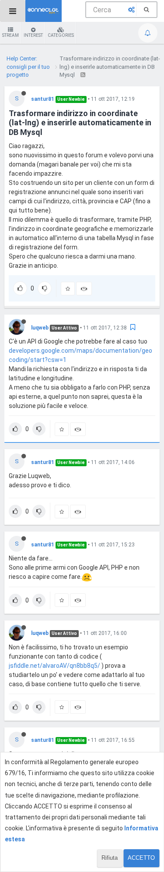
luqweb (40, 328)
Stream (10, 35)
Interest (33, 35)
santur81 (42, 99)
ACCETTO (141, 857)
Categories (61, 35)
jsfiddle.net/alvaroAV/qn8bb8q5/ (54, 665)
